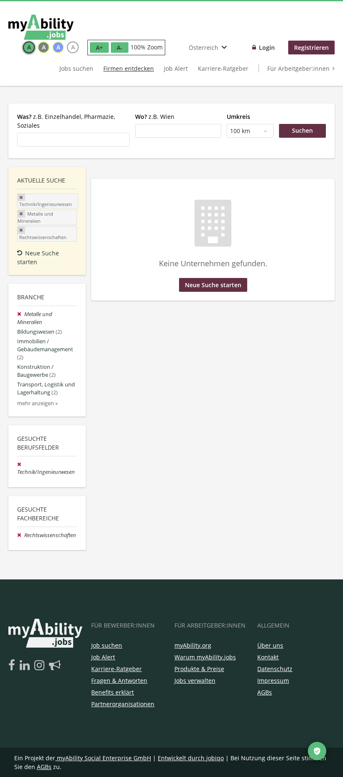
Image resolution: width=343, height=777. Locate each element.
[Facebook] (13, 666)
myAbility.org (192, 645)
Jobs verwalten (194, 680)
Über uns (270, 645)
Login (267, 47)
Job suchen (106, 645)
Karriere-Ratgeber (223, 68)
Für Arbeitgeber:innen (298, 68)
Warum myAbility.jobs (205, 657)
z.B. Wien (154, 117)
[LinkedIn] (26, 666)
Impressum (273, 680)
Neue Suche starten (38, 257)
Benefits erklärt (112, 692)
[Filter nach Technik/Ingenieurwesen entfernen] (20, 464)
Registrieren (311, 47)
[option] (29, 47)
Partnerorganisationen (122, 704)
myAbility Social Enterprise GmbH (104, 758)
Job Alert (176, 68)
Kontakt (268, 657)
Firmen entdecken (128, 68)
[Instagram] (40, 666)
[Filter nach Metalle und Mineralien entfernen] (20, 314)
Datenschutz (274, 669)
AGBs (264, 692)
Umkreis (238, 117)
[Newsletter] (55, 666)
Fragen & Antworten (119, 680)
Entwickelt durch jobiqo (191, 758)
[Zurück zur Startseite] (41, 27)
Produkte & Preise (199, 669)
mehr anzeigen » (37, 403)
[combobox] (73, 139)
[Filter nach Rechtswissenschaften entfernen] (20, 535)
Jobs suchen (76, 68)
